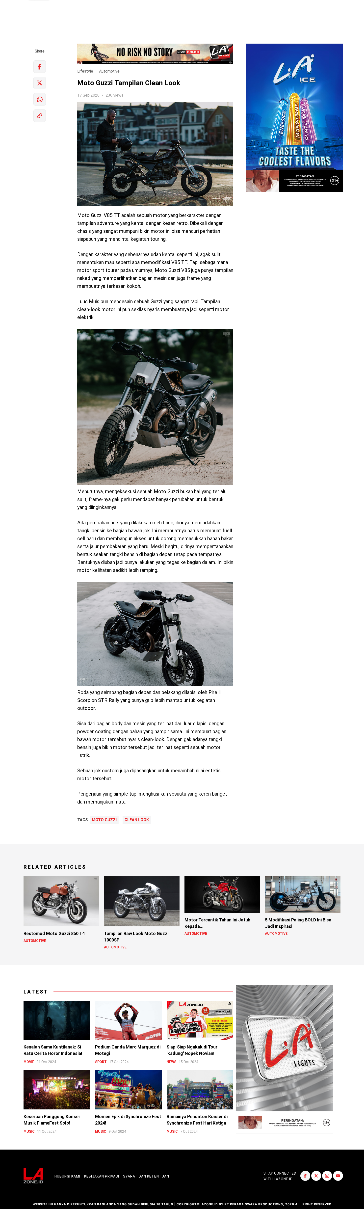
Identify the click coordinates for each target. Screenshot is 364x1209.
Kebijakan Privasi (101, 1176)
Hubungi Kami (67, 1176)
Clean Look (137, 820)
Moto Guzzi (104, 820)
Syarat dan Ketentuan (146, 1176)
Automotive (109, 71)
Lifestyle (85, 71)
